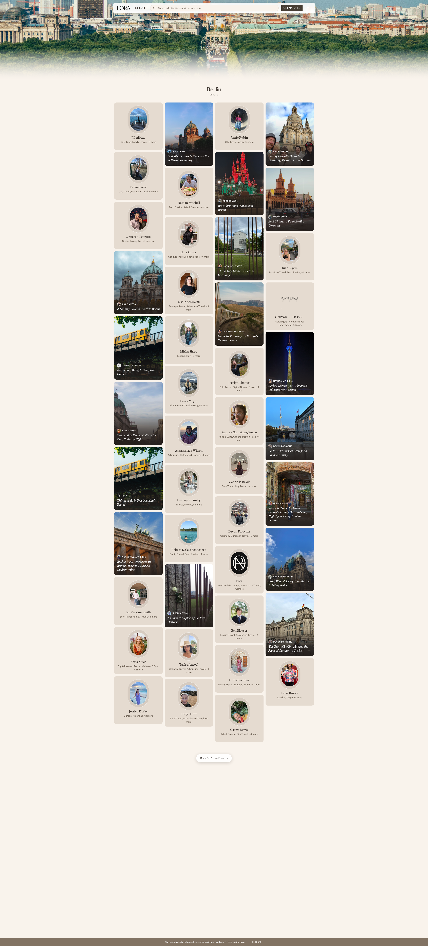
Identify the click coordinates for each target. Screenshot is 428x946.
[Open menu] (308, 8)
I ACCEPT (256, 942)
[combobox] (216, 8)
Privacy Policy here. (235, 941)
